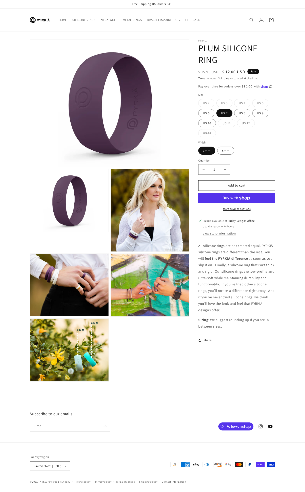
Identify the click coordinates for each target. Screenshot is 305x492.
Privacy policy (103, 481)
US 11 (229, 124)
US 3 (226, 104)
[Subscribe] (105, 426)
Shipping (224, 78)
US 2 (208, 104)
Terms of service (125, 481)
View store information (219, 233)
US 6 (206, 113)
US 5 (262, 104)
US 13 (209, 134)
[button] (163, 20)
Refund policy (83, 481)
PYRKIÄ (43, 481)
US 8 (242, 113)
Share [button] (207, 340)
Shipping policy (148, 481)
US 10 (207, 123)
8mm (226, 151)
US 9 (260, 113)
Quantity (203, 161)
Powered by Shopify (59, 481)
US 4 (244, 104)
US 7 (224, 113)
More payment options (237, 208)
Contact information (174, 481)
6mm (207, 151)
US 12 (248, 124)
